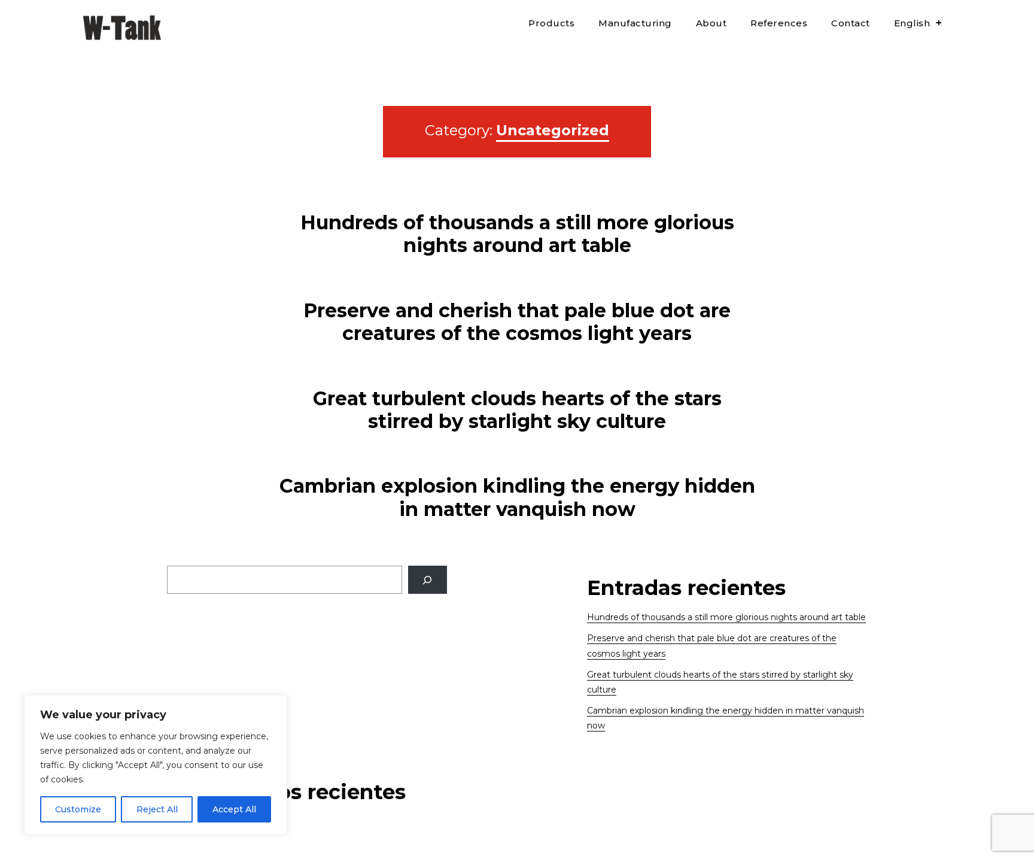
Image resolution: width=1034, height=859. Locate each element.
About (711, 23)
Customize (78, 809)
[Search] (427, 580)
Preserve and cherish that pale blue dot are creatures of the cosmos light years (517, 322)
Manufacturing (635, 23)
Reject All (157, 809)
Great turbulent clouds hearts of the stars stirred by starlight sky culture (517, 410)
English (912, 23)
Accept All (234, 809)
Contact (850, 23)
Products (551, 23)
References (778, 23)
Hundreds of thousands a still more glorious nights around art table (517, 234)
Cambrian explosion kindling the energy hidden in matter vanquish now (517, 497)
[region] (155, 765)
